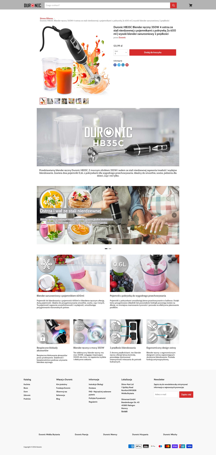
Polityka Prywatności (97, 398)
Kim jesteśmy (61, 384)
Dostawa (92, 388)
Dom (26, 391)
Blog (58, 399)
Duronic (122, 37)
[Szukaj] (173, 5)
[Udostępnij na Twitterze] (119, 64)
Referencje (60, 395)
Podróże (27, 399)
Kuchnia (27, 384)
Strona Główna (46, 18)
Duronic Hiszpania (147, 434)
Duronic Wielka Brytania (56, 434)
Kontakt (124, 411)
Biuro (26, 388)
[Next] (174, 215)
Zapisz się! (186, 394)
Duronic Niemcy (117, 434)
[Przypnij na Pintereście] (127, 64)
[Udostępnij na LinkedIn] (123, 64)
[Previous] (41, 215)
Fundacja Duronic (63, 388)
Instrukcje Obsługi (96, 384)
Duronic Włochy (170, 434)
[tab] (106, 248)
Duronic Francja (89, 434)
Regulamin (93, 402)
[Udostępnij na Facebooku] (115, 64)
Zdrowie (27, 395)
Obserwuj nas (61, 391)
